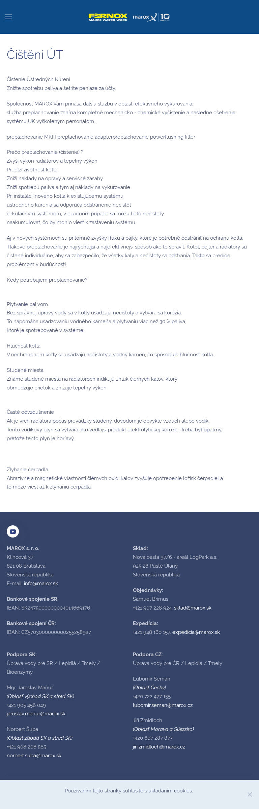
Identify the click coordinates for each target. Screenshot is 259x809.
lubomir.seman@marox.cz (163, 705)
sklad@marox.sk (192, 608)
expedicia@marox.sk (196, 632)
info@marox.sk (41, 583)
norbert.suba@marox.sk (34, 756)
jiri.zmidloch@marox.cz (159, 747)
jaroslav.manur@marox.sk (36, 714)
